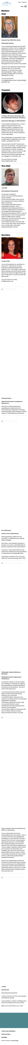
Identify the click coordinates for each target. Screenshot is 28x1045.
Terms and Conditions (8, 1031)
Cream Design (14, 1040)
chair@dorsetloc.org (9, 80)
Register (24, 2)
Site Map (4, 1037)
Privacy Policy (5, 1034)
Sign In (19, 2)
